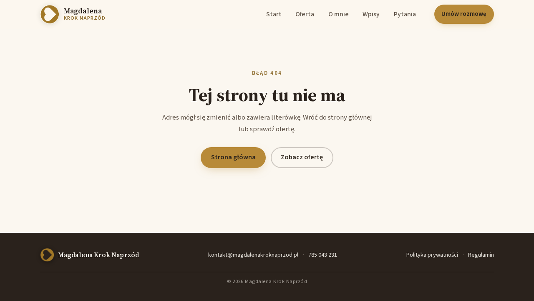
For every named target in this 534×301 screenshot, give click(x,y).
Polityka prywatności (432, 254)
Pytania (405, 14)
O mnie (338, 14)
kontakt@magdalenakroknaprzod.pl (253, 254)
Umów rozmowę (463, 14)
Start (274, 14)
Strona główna (233, 157)
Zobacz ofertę (302, 157)
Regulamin (481, 254)
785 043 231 (322, 254)
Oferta (304, 14)
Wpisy (371, 14)
